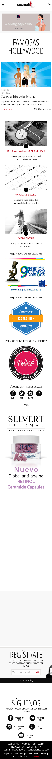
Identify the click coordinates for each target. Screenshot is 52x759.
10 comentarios (44, 109)
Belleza (5, 93)
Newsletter (17, 746)
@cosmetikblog (26, 680)
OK (37, 672)
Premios (25, 744)
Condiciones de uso (38, 749)
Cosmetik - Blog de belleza (36, 754)
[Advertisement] (26, 544)
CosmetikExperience (14, 749)
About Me (13, 744)
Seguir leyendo (8, 109)
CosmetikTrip (34, 746)
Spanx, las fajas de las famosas (18, 96)
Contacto (38, 744)
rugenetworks (33, 756)
